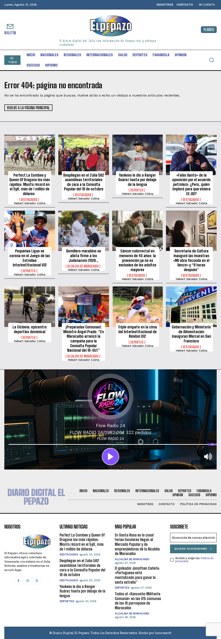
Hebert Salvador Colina (29, 203)
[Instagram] (28, 581)
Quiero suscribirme (190, 548)
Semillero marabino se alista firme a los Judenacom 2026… (83, 256)
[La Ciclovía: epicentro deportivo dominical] (29, 306)
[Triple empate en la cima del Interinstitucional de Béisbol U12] (137, 306)
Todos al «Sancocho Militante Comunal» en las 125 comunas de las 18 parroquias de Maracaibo (138, 600)
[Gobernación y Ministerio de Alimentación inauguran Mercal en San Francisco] (191, 306)
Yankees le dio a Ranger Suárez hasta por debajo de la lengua (137, 180)
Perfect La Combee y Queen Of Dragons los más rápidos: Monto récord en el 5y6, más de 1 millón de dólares (29, 184)
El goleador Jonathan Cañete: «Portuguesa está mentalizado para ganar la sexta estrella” (137, 575)
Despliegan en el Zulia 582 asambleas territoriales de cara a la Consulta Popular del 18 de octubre (83, 182)
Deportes (137, 190)
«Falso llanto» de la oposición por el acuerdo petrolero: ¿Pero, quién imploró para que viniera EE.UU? (191, 184)
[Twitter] (37, 581)
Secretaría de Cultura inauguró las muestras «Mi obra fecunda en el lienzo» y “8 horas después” (191, 260)
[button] (211, 60)
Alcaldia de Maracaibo (83, 266)
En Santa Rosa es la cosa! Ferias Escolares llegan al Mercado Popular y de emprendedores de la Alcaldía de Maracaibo (137, 544)
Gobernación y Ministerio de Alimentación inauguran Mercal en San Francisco (191, 334)
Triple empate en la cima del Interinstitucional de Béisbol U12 (137, 332)
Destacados (29, 199)
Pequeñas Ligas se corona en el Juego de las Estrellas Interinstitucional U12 (29, 258)
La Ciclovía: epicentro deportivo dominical (30, 329)
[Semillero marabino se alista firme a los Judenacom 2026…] (83, 231)
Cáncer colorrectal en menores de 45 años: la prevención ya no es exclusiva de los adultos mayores (137, 260)
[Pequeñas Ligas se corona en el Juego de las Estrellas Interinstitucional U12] (29, 231)
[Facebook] (18, 581)
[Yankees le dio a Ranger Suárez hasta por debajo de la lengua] (137, 155)
